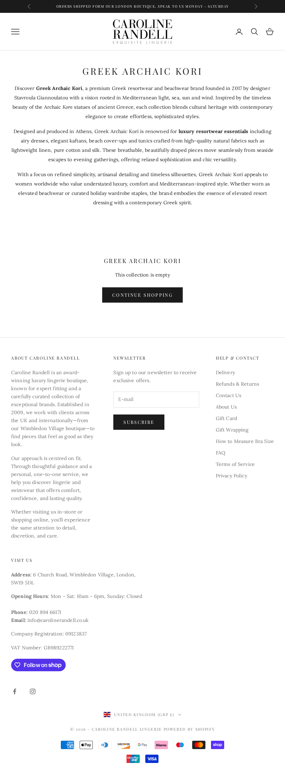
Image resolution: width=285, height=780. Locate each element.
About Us (226, 407)
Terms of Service (235, 464)
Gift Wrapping (232, 430)
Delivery (225, 372)
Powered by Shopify (189, 729)
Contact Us (228, 395)
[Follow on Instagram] (32, 691)
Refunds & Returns (237, 384)
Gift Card (226, 418)
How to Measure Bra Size (245, 441)
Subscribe (138, 422)
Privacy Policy (231, 476)
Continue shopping (142, 295)
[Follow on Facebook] (14, 691)
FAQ (220, 453)
